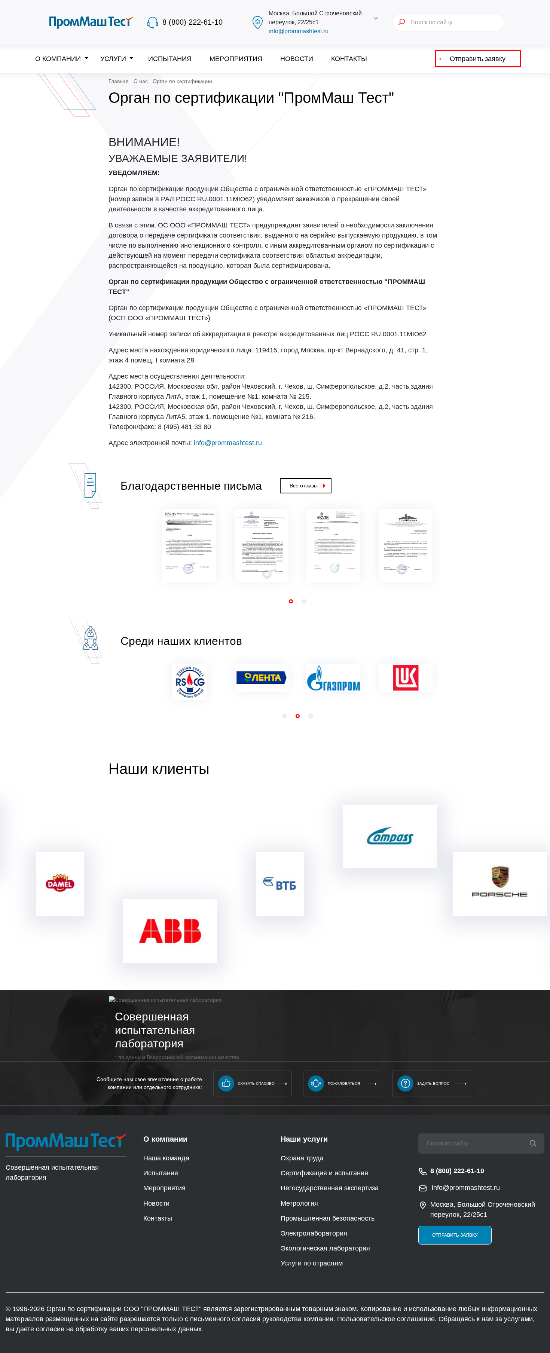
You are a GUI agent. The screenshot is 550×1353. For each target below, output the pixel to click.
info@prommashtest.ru (299, 31)
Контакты (349, 58)
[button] (290, 601)
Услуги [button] (114, 58)
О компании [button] (59, 58)
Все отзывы (304, 486)
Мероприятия (236, 58)
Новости (296, 58)
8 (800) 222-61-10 (192, 22)
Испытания (170, 58)
